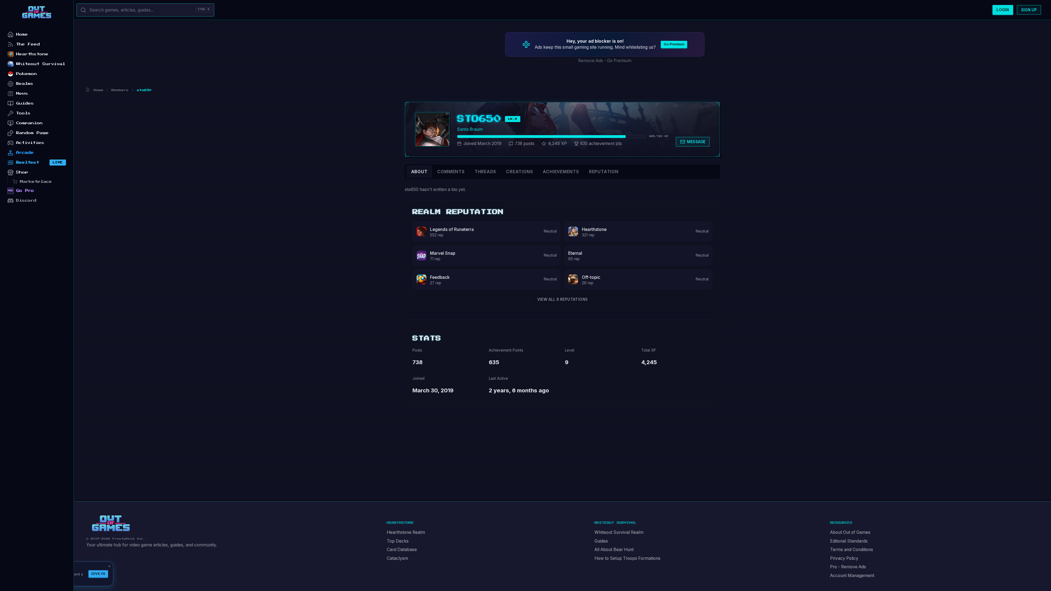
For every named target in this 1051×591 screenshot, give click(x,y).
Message (696, 142)
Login (1003, 10)
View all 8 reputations (562, 299)
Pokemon (26, 73)
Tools (23, 113)
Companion (29, 122)
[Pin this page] (87, 90)
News (22, 93)
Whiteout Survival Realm (618, 532)
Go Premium (674, 44)
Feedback (440, 277)
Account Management (852, 575)
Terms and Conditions (851, 549)
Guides (601, 541)
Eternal (575, 253)
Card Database (402, 549)
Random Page (32, 132)
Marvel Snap (442, 253)
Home (22, 34)
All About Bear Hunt (614, 549)
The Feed (28, 44)
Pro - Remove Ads (848, 566)
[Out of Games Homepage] (110, 523)
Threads (485, 171)
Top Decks (398, 541)
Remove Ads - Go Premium (604, 60)
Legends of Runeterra (452, 229)
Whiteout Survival (40, 63)
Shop (22, 172)
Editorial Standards (849, 541)
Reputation (604, 171)
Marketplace (36, 181)
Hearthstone (594, 229)
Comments (450, 171)
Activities (30, 142)
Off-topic (591, 277)
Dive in (98, 574)
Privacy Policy (844, 558)
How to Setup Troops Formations (627, 558)
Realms (24, 83)
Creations (519, 171)
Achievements (561, 171)
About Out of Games (850, 532)
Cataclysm (397, 558)
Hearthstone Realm (406, 532)
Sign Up (1029, 10)
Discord (26, 200)
